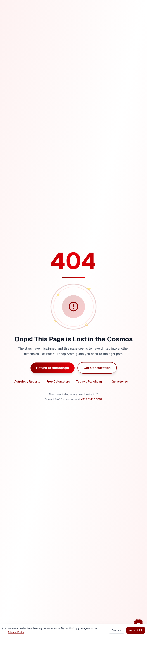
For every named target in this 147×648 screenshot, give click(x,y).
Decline (116, 630)
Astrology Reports (27, 381)
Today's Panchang (89, 381)
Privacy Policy (16, 632)
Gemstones (120, 381)
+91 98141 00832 (91, 399)
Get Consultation (97, 368)
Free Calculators (58, 381)
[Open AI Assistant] (138, 623)
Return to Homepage (52, 368)
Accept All (135, 630)
